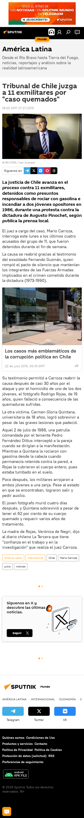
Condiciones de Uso (40, 738)
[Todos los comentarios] (6, 811)
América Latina (13, 558)
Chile (52, 558)
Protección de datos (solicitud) (24, 756)
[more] (76, 365)
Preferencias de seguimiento (22, 762)
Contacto (40, 744)
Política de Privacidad (17, 750)
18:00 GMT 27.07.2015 (18, 108)
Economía (67, 699)
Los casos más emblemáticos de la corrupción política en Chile (40, 354)
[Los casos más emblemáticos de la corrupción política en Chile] (42, 316)
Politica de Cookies (48, 750)
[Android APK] (16, 775)
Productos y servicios (17, 744)
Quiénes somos (13, 738)
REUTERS (10, 162)
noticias (21, 566)
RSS (51, 756)
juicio (7, 566)
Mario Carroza (68, 558)
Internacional (35, 558)
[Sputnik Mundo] (13, 34)
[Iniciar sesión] (59, 31)
